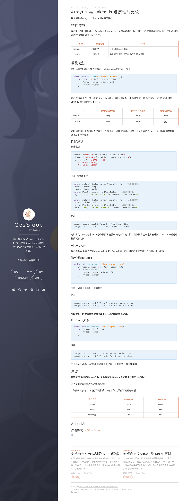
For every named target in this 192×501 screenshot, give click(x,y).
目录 (41, 271)
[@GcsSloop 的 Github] (19, 289)
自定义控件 (23, 278)
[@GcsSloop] (25, 289)
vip (78, 492)
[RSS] (37, 289)
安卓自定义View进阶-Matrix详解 (95, 454)
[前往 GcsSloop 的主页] (29, 220)
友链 (37, 278)
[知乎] (32, 289)
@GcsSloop (93, 430)
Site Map (74, 492)
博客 (16, 271)
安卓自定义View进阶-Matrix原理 (147, 454)
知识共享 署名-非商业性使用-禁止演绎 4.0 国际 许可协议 (98, 486)
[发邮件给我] (44, 289)
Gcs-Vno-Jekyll (98, 489)
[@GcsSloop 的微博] (13, 289)
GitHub (28, 271)
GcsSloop (28, 225)
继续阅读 (75, 477)
